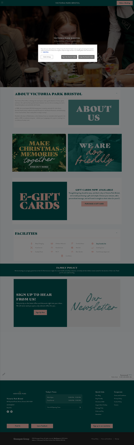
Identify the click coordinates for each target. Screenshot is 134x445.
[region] (67, 53)
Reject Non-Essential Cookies (69, 57)
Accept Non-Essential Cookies (86, 57)
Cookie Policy (45, 52)
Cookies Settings (47, 57)
